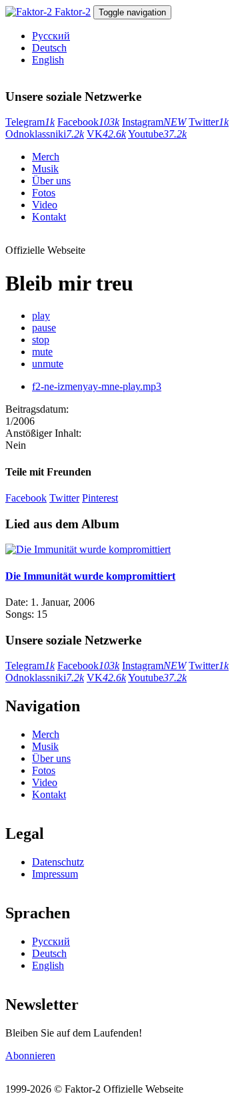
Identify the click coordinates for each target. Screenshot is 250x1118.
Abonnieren (30, 1055)
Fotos (43, 192)
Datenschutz (58, 862)
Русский (51, 35)
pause (44, 327)
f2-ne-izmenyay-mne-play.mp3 (96, 386)
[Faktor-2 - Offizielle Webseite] (30, 11)
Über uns (51, 180)
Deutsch (49, 47)
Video (44, 204)
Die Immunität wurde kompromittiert (90, 576)
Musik (45, 168)
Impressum (55, 874)
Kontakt (49, 216)
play (41, 315)
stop (40, 339)
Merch (45, 156)
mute (42, 351)
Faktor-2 (73, 11)
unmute (47, 363)
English (48, 59)
